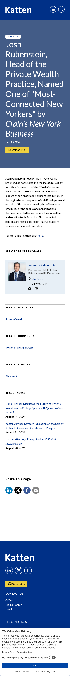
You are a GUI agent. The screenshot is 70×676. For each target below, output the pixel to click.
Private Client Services (19, 347)
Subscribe (18, 584)
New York (37, 279)
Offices (9, 600)
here (40, 235)
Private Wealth (15, 319)
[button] (9, 490)
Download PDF (17, 149)
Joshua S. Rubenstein (41, 265)
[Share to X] (18, 490)
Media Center (13, 604)
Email (8, 609)
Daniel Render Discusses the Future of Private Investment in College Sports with (34, 408)
